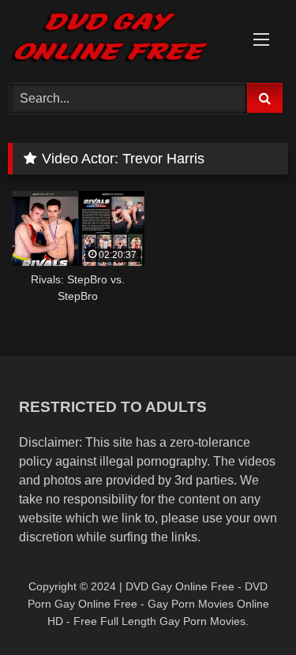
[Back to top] (247, 608)
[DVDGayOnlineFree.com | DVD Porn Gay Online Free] (121, 39)
